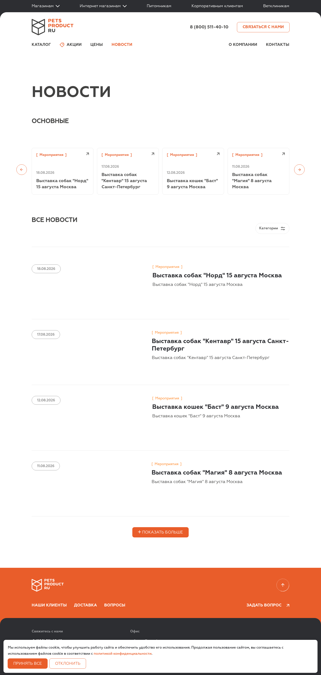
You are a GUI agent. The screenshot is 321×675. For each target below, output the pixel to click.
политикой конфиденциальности (123, 654)
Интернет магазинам (100, 6)
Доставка (85, 605)
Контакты (277, 45)
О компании (243, 45)
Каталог (41, 45)
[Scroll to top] (282, 585)
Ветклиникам (276, 6)
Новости (122, 45)
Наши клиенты (49, 605)
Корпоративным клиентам (217, 6)
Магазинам (43, 6)
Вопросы (114, 605)
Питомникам (159, 6)
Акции (74, 45)
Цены (96, 45)
